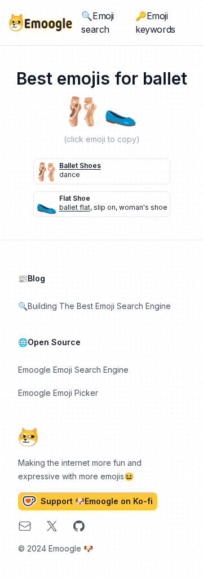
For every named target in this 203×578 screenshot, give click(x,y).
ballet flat (74, 207)
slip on (105, 207)
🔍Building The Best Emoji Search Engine (94, 306)
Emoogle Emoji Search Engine (73, 369)
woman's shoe (143, 207)
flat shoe (74, 198)
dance (69, 174)
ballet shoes (80, 165)
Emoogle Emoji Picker (58, 393)
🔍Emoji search (97, 22)
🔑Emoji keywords (155, 22)
